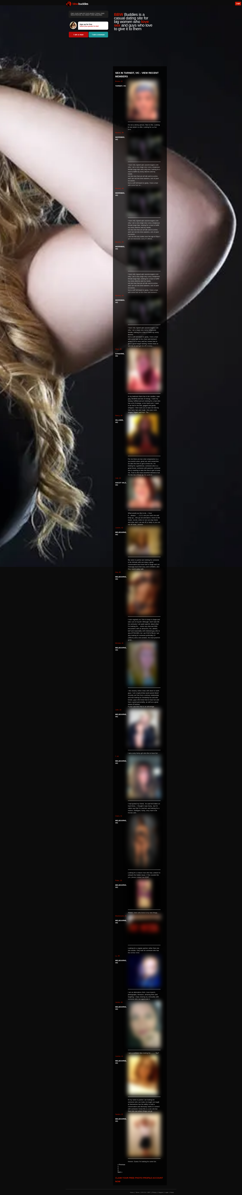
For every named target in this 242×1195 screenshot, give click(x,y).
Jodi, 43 (118, 478)
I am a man (78, 35)
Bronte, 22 (119, 81)
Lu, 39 (117, 956)
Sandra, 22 (119, 1114)
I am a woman (98, 35)
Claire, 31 (118, 816)
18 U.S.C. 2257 (145, 1192)
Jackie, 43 (119, 1002)
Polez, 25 (118, 880)
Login (238, 3)
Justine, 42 (119, 528)
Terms (137, 1192)
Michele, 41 (119, 643)
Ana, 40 (118, 572)
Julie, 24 (118, 710)
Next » (120, 1172)
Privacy (154, 1192)
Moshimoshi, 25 (120, 916)
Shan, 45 (118, 349)
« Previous (121, 1164)
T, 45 (117, 756)
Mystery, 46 (119, 133)
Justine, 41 (119, 1056)
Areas (172, 1192)
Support (160, 1192)
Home (132, 1192)
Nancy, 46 (118, 415)
